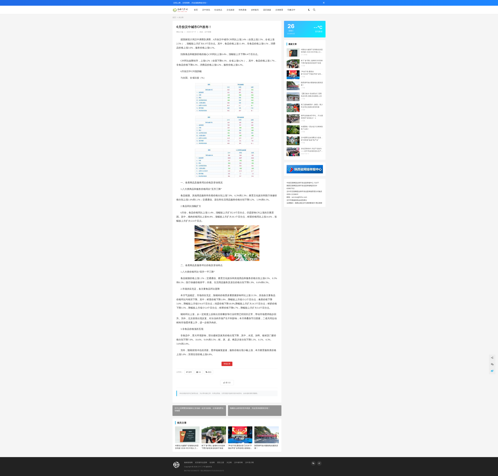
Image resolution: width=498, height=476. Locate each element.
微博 (190, 372)
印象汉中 (291, 10)
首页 (196, 10)
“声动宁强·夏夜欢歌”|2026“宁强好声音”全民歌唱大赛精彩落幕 (240, 446)
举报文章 (227, 364)
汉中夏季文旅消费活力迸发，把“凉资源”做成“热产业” (312, 138)
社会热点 (218, 10)
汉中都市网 (238, 462)
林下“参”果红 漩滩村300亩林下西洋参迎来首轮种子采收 (213, 446)
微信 (209, 372)
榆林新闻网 (188, 462)
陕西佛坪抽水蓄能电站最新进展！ (266, 446)
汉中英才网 (249, 462)
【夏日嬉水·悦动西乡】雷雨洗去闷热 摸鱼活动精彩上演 (311, 94)
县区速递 (267, 10)
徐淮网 (212, 462)
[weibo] (319, 463)
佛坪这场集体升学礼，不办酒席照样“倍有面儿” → (312, 116)
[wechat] (313, 463)
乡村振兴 (255, 10)
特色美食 (243, 10)
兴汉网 (229, 462)
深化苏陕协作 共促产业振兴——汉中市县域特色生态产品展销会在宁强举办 (312, 149)
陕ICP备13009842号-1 (192, 471)
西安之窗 (220, 462)
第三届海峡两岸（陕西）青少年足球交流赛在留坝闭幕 (312, 105)
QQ (199, 372)
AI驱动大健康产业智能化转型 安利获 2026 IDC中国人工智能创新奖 (187, 446)
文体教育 (279, 10)
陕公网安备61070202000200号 (212, 471)
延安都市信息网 (201, 462)
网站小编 (179, 32)
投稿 (321, 10)
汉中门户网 (201, 467)
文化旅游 (230, 10)
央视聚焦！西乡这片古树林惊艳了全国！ (312, 127)
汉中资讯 (206, 10)
